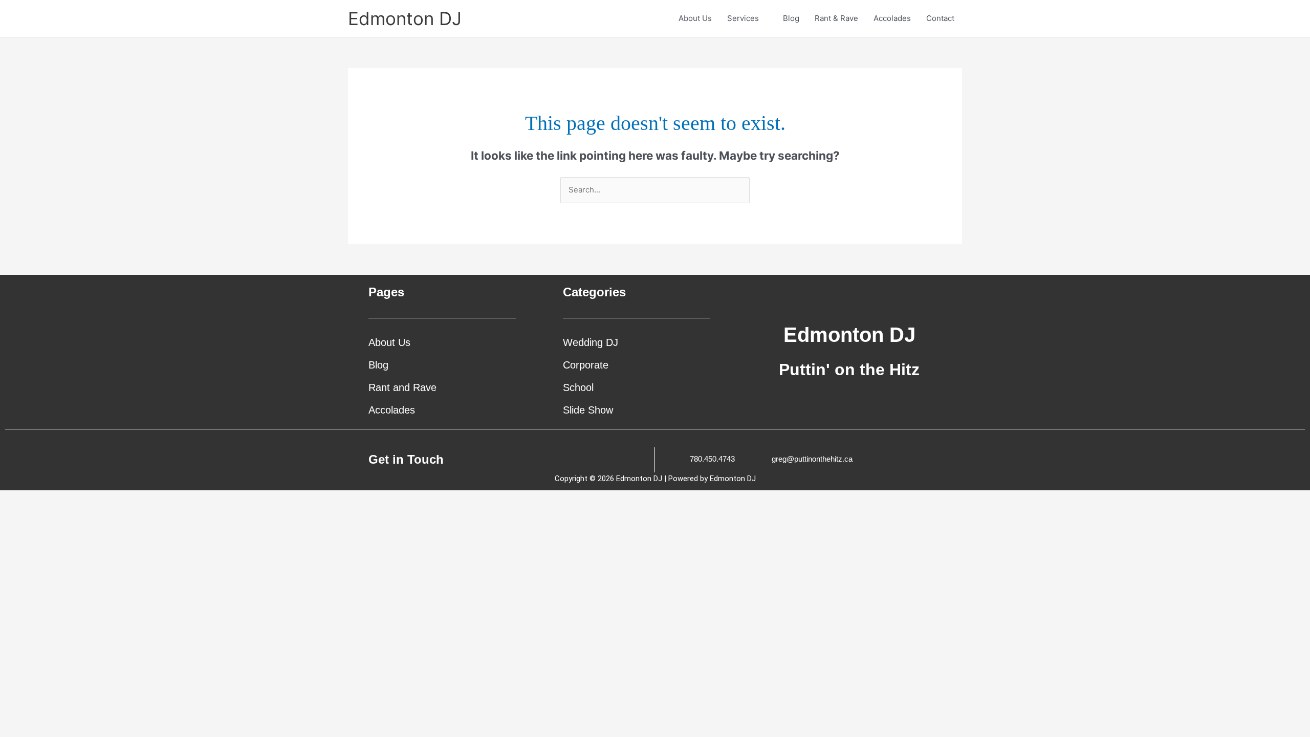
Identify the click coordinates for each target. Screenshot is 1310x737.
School (578, 387)
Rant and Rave (402, 387)
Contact (940, 18)
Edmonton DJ (405, 18)
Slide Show (588, 410)
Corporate (585, 365)
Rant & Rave (836, 18)
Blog (791, 18)
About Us (695, 18)
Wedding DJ (590, 342)
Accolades (892, 18)
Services (743, 18)
